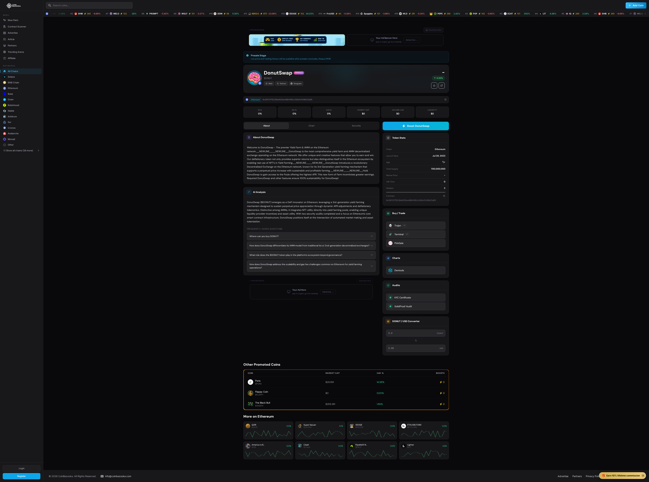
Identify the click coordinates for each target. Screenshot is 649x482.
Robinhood (13, 105)
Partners (12, 45)
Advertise (13, 32)
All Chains (13, 71)
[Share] (442, 86)
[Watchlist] (434, 86)
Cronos (12, 127)
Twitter (283, 83)
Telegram (297, 83)
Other (11, 144)
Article (11, 39)
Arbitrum (12, 116)
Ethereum (13, 88)
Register (21, 476)
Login (22, 468)
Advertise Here (435, 30)
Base (10, 93)
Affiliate (12, 58)
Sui (9, 122)
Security (356, 125)
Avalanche (13, 133)
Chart (312, 125)
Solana (11, 76)
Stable (11, 110)
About (266, 125)
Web (270, 83)
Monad (11, 139)
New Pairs (13, 20)
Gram (11, 99)
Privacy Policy (593, 476)
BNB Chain (13, 82)
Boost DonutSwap (418, 126)
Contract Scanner (17, 26)
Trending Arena (16, 52)
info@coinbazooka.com (118, 476)
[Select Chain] (47, 13)
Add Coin (638, 5)
